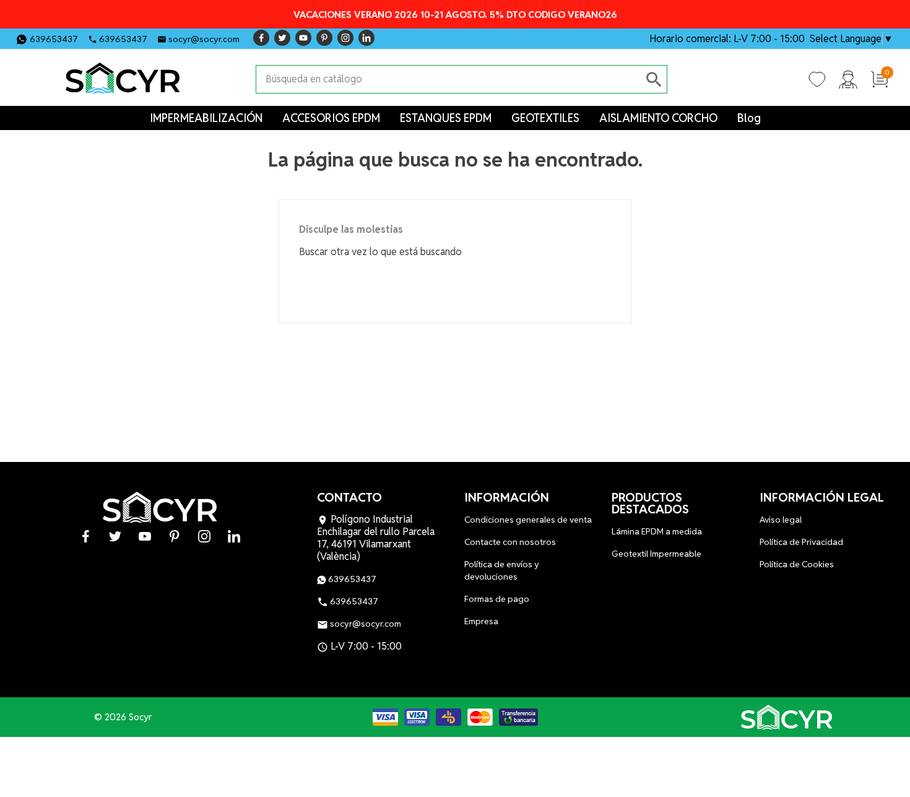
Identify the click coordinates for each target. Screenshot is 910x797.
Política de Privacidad (801, 541)
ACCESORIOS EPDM (331, 118)
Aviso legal (781, 519)
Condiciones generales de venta (528, 519)
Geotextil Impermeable (656, 553)
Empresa (481, 621)
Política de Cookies (797, 564)
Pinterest (324, 38)
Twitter (282, 38)
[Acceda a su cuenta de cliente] (848, 78)
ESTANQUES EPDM (446, 118)
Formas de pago (496, 598)
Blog (749, 118)
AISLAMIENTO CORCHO (658, 118)
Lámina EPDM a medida (657, 531)
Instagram (345, 38)
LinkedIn (366, 38)
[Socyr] (787, 717)
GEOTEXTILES (545, 118)
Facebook (261, 38)
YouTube (303, 38)
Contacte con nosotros (510, 541)
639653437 (54, 39)
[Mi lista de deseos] (817, 78)
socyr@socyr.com (204, 39)
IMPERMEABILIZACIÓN (206, 118)
